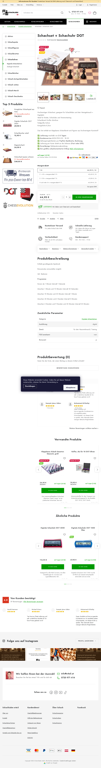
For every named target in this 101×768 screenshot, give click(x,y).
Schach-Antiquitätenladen (18, 79)
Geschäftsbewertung (9, 728)
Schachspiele (13, 42)
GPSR (96, 219)
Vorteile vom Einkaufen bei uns (12, 733)
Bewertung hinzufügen (68, 368)
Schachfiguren (13, 48)
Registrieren (93, 5)
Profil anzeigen (86, 641)
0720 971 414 (77, 12)
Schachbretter (13, 54)
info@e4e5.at (67, 673)
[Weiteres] (91, 22)
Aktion (10, 36)
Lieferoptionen (85, 155)
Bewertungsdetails (62, 40)
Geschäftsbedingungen (35, 713)
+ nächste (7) (91, 99)
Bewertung (55, 249)
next (97, 469)
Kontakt (5, 5)
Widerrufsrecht (32, 728)
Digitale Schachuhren (14, 64)
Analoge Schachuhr (13, 67)
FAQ (12, 5)
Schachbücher (13, 73)
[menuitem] (7, 22)
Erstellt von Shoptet (51, 763)
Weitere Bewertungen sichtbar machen (83, 428)
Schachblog (29, 5)
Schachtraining (57, 723)
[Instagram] (56, 692)
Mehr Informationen (77, 149)
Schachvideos (56, 718)
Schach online (13, 85)
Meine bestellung (33, 733)
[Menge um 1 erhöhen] (70, 197)
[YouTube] (60, 692)
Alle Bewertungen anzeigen (33, 602)
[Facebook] (51, 692)
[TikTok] (65, 692)
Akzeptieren (70, 387)
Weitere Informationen (70, 249)
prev (38, 469)
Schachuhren (13, 59)
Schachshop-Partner (9, 723)
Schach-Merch (13, 90)
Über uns (19, 5)
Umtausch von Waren (34, 723)
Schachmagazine (57, 713)
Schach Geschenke (15, 96)
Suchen (62, 12)
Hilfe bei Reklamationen (35, 718)
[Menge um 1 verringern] (63, 197)
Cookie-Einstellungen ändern (68, 761)
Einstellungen (30, 386)
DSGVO (30, 738)
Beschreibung (43, 249)
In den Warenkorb (84, 197)
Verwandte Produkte (87, 249)
